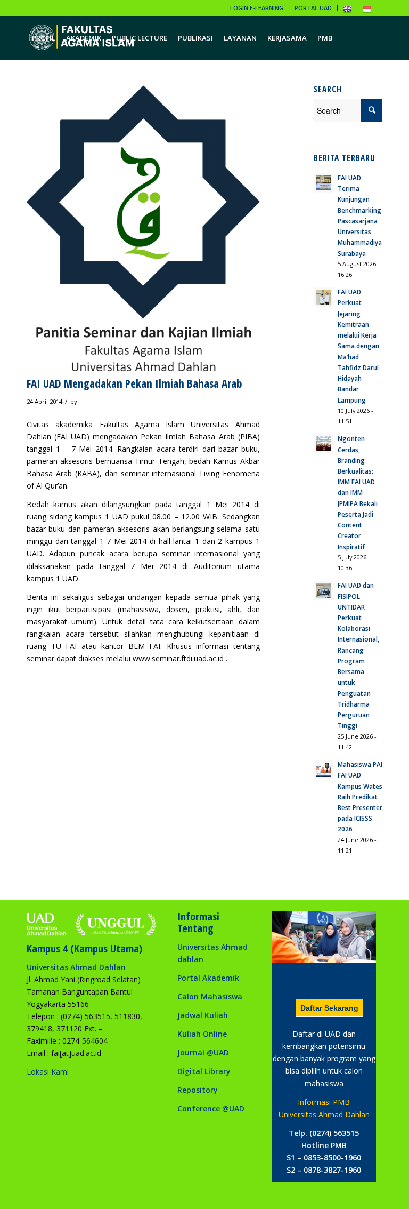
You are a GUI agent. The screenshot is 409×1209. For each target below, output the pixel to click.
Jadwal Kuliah (202, 1015)
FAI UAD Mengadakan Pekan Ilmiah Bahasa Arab (134, 383)
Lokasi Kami (48, 1072)
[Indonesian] (367, 11)
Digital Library (204, 1071)
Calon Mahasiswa (209, 996)
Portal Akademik (208, 978)
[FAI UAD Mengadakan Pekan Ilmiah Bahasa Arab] (143, 228)
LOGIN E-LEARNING (256, 8)
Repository (197, 1090)
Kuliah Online (202, 1034)
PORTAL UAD (313, 8)
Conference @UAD (210, 1108)
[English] (347, 11)
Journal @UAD (203, 1052)
